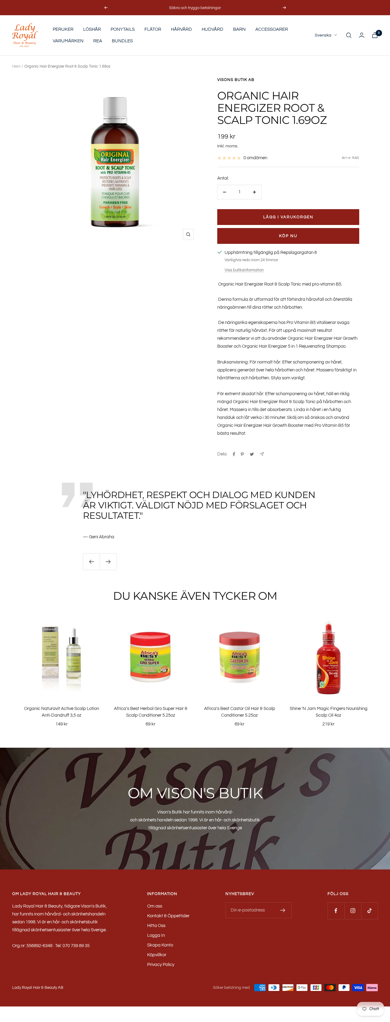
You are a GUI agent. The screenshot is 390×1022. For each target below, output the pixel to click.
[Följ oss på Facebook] (336, 910)
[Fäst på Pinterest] (242, 454)
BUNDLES (122, 41)
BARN (239, 29)
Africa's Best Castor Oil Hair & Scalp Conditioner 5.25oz (239, 712)
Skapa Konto (160, 945)
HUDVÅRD (212, 29)
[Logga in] (361, 35)
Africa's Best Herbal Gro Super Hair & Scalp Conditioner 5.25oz (150, 712)
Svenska (323, 35)
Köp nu (288, 236)
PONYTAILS (123, 29)
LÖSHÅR (92, 29)
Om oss (154, 906)
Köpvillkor (156, 955)
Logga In (156, 935)
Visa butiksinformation (244, 270)
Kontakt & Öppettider (168, 916)
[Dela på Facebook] (234, 454)
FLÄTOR (152, 29)
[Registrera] (282, 910)
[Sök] (349, 35)
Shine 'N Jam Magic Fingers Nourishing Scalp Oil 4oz (328, 712)
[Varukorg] (375, 35)
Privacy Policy (160, 964)
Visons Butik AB (235, 80)
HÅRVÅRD (181, 29)
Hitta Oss (156, 925)
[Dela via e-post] (262, 454)
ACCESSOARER (271, 29)
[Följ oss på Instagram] (352, 910)
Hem (16, 66)
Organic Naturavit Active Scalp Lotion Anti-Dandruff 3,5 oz (61, 712)
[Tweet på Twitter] (251, 454)
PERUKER (63, 29)
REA (97, 41)
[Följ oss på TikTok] (369, 910)
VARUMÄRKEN (68, 41)
